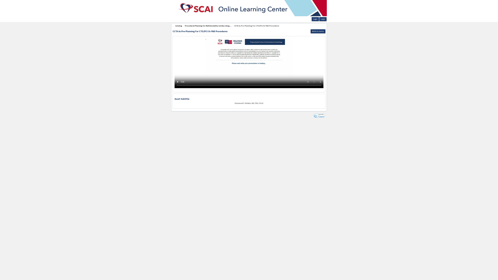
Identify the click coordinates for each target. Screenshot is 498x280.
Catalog (178, 26)
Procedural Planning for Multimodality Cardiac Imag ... (208, 26)
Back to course (318, 31)
